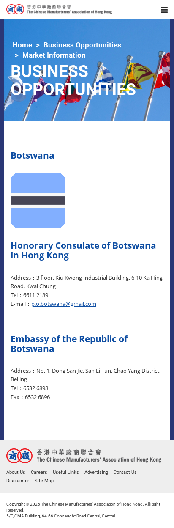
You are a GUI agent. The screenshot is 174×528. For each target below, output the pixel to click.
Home (22, 45)
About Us (15, 472)
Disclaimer (17, 481)
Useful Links (66, 472)
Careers (39, 472)
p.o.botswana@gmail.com (63, 304)
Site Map (44, 481)
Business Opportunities (82, 45)
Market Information (54, 55)
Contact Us (125, 472)
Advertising (96, 472)
